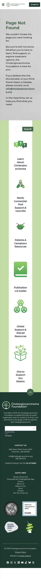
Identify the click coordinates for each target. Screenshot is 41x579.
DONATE (34, 5)
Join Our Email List (20, 493)
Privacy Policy (20, 552)
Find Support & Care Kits (20, 207)
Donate (21, 491)
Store (20, 488)
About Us (20, 484)
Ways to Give (20, 486)
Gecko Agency (25, 556)
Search (28, 129)
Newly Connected (20, 477)
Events (20, 481)
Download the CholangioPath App (20, 479)
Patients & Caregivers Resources (20, 243)
